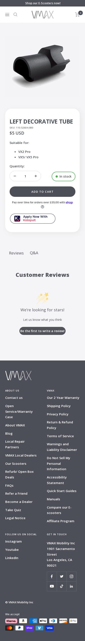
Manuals (53, 499)
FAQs (9, 485)
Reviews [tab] (16, 253)
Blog (9, 433)
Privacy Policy (57, 414)
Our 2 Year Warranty (63, 397)
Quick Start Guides (61, 491)
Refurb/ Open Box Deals (19, 474)
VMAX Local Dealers (21, 455)
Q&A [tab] (34, 252)
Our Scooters (15, 463)
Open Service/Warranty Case (19, 411)
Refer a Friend (16, 493)
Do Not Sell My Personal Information (58, 463)
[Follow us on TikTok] (61, 586)
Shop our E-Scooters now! (43, 3)
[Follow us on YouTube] (52, 586)
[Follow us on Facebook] (52, 576)
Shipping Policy (59, 406)
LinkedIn (11, 558)
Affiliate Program (60, 521)
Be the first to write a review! (42, 331)
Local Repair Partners (15, 444)
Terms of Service (60, 436)
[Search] (15, 14)
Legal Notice (15, 518)
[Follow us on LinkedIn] (71, 586)
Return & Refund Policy (60, 425)
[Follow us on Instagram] (71, 576)
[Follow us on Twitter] (61, 576)
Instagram (13, 541)
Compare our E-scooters (59, 510)
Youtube (12, 549)
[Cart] (77, 14)
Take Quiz (13, 510)
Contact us (14, 397)
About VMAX (15, 425)
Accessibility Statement (57, 480)
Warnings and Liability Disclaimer (62, 447)
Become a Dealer (18, 501)
